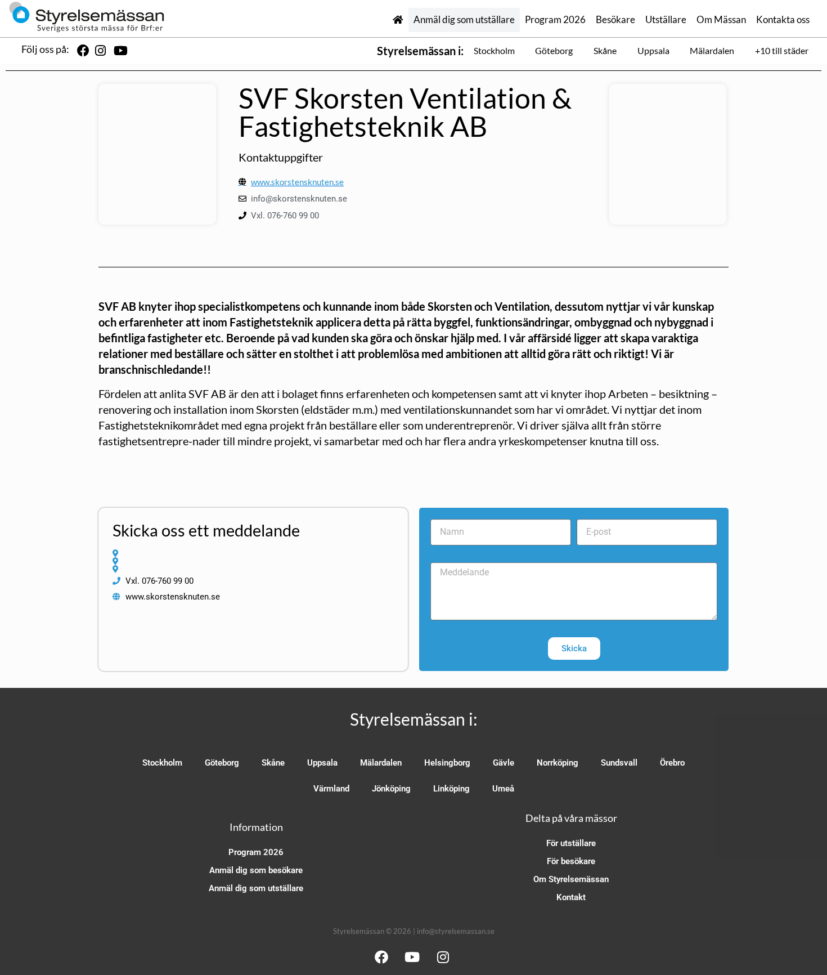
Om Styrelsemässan (571, 879)
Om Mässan (721, 19)
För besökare (571, 861)
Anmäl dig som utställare (464, 19)
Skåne (605, 50)
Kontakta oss (783, 19)
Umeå (503, 789)
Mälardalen (712, 50)
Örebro (672, 763)
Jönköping (391, 789)
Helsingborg (447, 763)
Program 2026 (555, 19)
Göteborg (554, 50)
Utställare (665, 19)
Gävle (503, 763)
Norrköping (557, 763)
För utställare (571, 843)
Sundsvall (619, 763)
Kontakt (571, 897)
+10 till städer (781, 50)
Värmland (331, 789)
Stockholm (494, 50)
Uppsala (653, 50)
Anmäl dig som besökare (256, 870)
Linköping (451, 789)
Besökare (615, 19)
